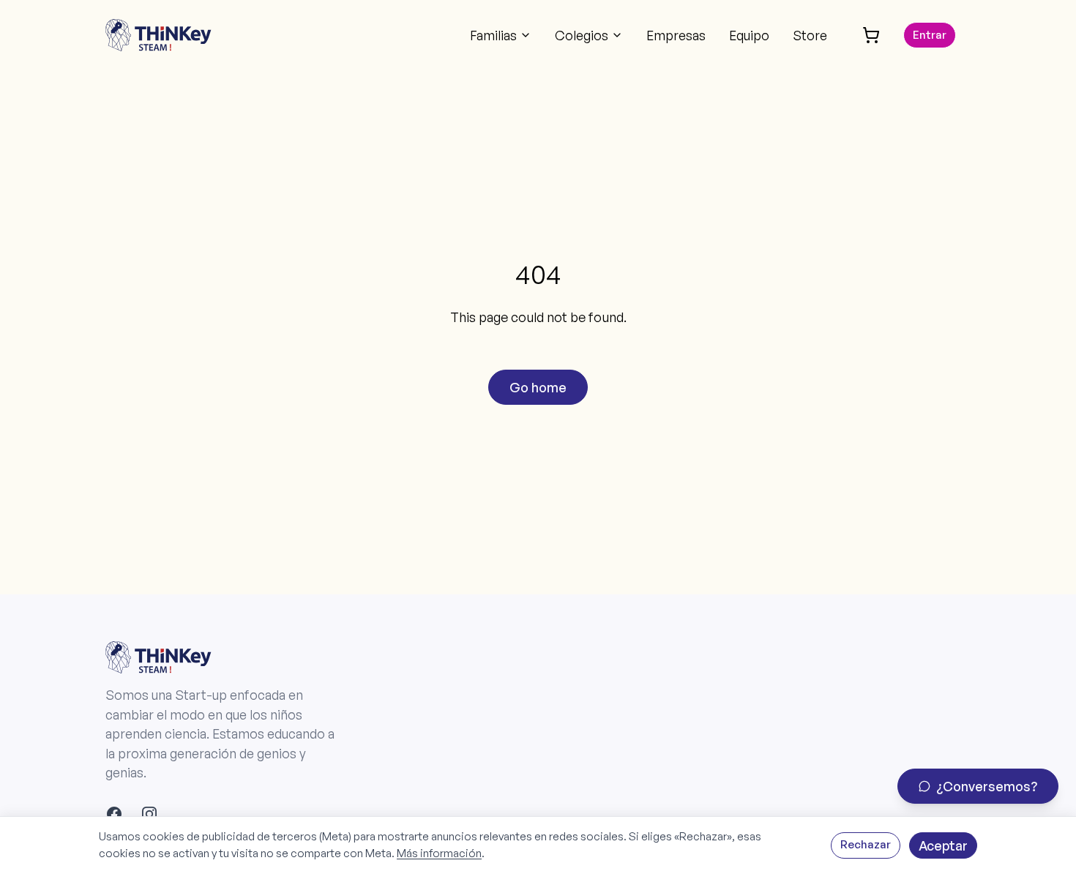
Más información (439, 853)
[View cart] (871, 35)
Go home (538, 387)
